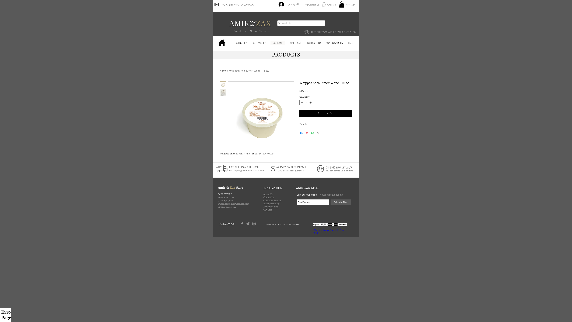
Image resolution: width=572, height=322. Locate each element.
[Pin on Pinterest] (307, 133)
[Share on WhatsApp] (312, 133)
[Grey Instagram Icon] (254, 224)
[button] (341, 4)
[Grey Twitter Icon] (248, 224)
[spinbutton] (306, 102)
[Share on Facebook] (301, 133)
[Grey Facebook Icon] (242, 224)
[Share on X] (318, 133)
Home (223, 70)
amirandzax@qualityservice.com (233, 204)
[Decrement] (302, 102)
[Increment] (311, 102)
